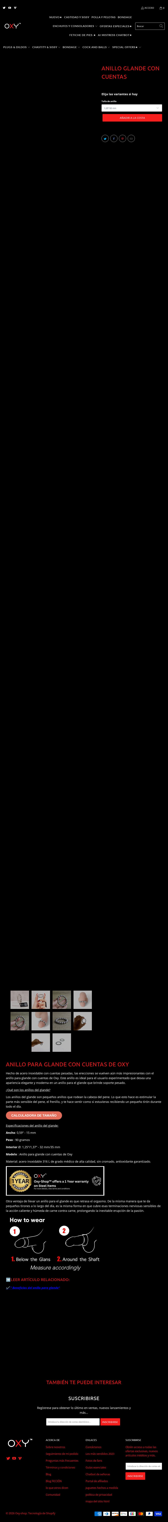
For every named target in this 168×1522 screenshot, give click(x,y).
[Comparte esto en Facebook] (113, 138)
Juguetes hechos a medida (102, 1488)
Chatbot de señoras (98, 1474)
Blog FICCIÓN (54, 1481)
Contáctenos (93, 1447)
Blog (48, 1474)
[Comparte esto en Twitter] (105, 138)
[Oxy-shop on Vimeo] (14, 8)
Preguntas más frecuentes (62, 1460)
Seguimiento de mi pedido (62, 1454)
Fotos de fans (94, 1460)
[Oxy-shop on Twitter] (3, 8)
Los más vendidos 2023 (100, 1454)
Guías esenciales (96, 1467)
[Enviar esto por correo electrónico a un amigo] (131, 138)
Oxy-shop (21, 1513)
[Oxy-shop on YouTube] (9, 8)
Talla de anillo (109, 101)
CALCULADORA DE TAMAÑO (34, 1115)
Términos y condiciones (60, 1467)
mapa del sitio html (97, 1501)
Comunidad (53, 1494)
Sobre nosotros (55, 1447)
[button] (75, 26)
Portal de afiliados (97, 1481)
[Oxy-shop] (12, 26)
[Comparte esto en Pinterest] (122, 138)
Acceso (149, 8)
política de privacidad (99, 1494)
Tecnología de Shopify (41, 1513)
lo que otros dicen (57, 1488)
